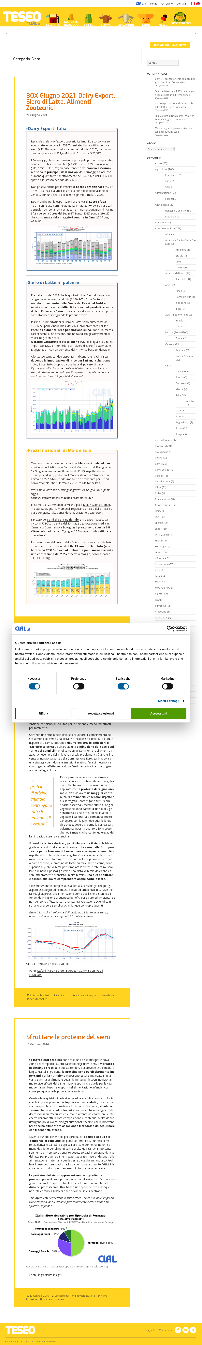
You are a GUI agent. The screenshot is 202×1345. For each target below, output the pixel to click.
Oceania (170, 344)
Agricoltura (161, 169)
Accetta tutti (158, 713)
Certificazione (162, 481)
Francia (180, 377)
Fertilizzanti (161, 534)
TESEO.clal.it (20, 1330)
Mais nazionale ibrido (96, 505)
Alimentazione (84, 995)
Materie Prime (163, 588)
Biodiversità (161, 446)
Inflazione (160, 558)
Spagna (180, 434)
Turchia (180, 338)
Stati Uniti (181, 279)
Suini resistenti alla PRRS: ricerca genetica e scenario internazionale (175, 93)
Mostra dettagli (168, 700)
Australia (180, 350)
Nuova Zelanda (184, 356)
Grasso (159, 552)
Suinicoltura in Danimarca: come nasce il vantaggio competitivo (175, 117)
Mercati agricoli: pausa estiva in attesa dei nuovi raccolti (174, 129)
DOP (157, 517)
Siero (96, 995)
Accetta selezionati (101, 713)
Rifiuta (43, 713)
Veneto (190, 401)
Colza (158, 493)
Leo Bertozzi (63, 995)
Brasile (179, 255)
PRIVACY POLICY (13, 1341)
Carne (158, 464)
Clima (158, 487)
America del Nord (175, 273)
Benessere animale (176, 210)
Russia (179, 428)
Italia (178, 395)
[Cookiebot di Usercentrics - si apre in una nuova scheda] (169, 628)
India (178, 308)
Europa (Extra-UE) (175, 332)
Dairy (158, 511)
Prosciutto (160, 611)
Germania (181, 383)
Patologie (170, 216)
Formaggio (161, 546)
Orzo (168, 181)
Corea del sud (183, 297)
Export (158, 528)
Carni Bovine (162, 469)
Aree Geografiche (165, 228)
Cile (178, 261)
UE (166, 365)
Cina (178, 291)
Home (153, 3)
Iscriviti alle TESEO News (170, 45)
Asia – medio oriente (176, 314)
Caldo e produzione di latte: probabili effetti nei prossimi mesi (175, 105)
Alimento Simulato (90, 546)
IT (193, 3)
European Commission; (81, 970)
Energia (159, 523)
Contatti (181, 3)
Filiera (158, 540)
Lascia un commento (54, 1299)
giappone (181, 302)
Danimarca (182, 371)
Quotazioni (161, 617)
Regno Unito (182, 422)
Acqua (158, 163)
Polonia (180, 416)
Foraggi (169, 198)
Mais (157, 582)
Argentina (181, 249)
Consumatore (162, 499)
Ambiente (160, 222)
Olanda (180, 410)
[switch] (78, 686)
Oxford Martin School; (51, 970)
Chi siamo (167, 3)
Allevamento (162, 204)
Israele (179, 320)
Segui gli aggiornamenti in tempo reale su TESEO (61, 498)
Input (158, 570)
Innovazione (81, 1295)
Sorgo (168, 187)
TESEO (22, 16)
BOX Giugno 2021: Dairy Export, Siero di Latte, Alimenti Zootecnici (70, 102)
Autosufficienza (163, 440)
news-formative (38, 999)
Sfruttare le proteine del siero (68, 1037)
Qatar (179, 326)
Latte (158, 576)
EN (198, 3)
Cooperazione (163, 505)
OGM (158, 599)
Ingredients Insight (50, 1275)
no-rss (158, 594)
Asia (167, 285)
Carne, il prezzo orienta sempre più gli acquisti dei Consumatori (175, 80)
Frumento (170, 175)
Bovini (158, 458)
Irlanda (179, 389)
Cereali (159, 475)
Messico (180, 267)
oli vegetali (161, 605)
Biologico (160, 452)
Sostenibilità (107, 995)
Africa (168, 234)
